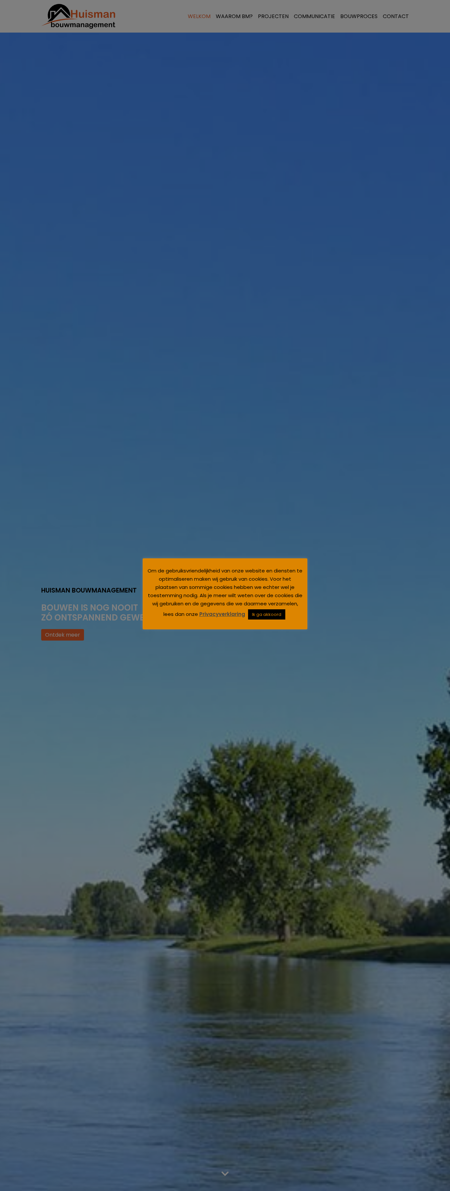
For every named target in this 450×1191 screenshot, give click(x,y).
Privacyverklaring (222, 614)
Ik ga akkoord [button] (266, 614)
